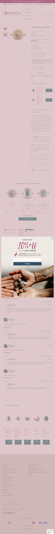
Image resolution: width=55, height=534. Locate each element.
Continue (27, 264)
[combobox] (50, 532)
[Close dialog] (52, 238)
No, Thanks (27, 267)
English (49, 532)
